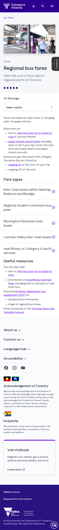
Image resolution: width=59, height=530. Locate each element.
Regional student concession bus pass (29, 207)
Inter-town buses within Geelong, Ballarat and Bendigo (29, 191)
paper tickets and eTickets (24, 141)
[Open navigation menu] (51, 6)
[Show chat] (54, 525)
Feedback (57, 64)
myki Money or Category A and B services (29, 251)
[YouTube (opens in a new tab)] (23, 367)
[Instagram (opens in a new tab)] (14, 367)
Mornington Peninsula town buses (29, 223)
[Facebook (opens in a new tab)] (6, 367)
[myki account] (33, 6)
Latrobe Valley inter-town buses (29, 237)
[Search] (42, 6)
